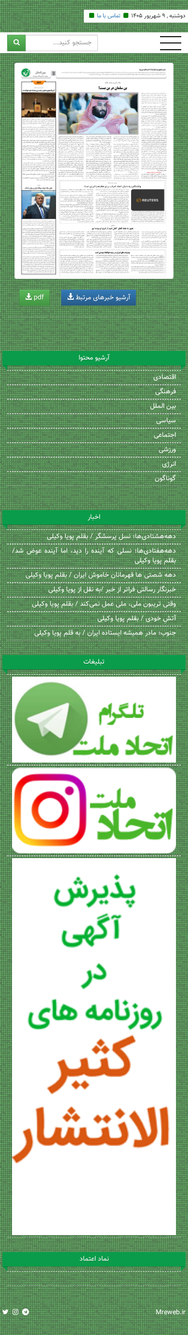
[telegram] (25, 1313)
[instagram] (15, 1313)
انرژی (169, 464)
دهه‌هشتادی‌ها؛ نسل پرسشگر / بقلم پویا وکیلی (111, 536)
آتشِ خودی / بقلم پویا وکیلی (136, 618)
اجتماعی (165, 435)
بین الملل (163, 406)
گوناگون (165, 478)
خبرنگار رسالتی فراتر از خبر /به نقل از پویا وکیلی (112, 589)
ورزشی (167, 450)
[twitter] (5, 1313)
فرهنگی (165, 392)
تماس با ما (109, 16)
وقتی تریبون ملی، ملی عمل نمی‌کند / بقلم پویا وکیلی (104, 604)
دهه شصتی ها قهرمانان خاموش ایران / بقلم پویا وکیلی (101, 575)
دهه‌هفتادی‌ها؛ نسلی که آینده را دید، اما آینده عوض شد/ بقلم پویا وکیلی (94, 556)
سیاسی (166, 421)
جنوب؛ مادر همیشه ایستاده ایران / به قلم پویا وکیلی (105, 633)
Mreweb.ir (171, 1312)
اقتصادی (164, 377)
